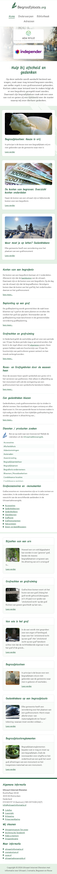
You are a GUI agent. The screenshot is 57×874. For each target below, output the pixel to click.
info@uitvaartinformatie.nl (14, 805)
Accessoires (9, 442)
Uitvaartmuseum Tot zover (16, 829)
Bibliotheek (43, 16)
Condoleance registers (13, 481)
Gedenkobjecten (12, 508)
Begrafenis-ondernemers (14, 469)
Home (12, 16)
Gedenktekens (11, 511)
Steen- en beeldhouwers (15, 526)
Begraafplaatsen (11, 465)
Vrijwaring (9, 816)
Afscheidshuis (10, 446)
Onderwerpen (25, 16)
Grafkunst (9, 517)
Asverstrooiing (10, 458)
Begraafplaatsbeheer (13, 461)
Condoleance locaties (13, 477)
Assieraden (8, 454)
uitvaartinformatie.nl (14, 849)
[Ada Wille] (28, 36)
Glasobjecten (10, 514)
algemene (34, 345)
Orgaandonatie (11, 838)
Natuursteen (10, 523)
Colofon (8, 810)
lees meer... (7, 294)
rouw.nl (8, 855)
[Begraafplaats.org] (28, 10)
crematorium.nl (11, 852)
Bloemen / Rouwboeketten (15, 473)
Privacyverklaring (12, 819)
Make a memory (12, 835)
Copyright (9, 813)
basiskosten (26, 278)
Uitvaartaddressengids (33, 436)
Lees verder (10, 152)
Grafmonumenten (12, 520)
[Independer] (28, 52)
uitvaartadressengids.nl (15, 858)
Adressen (29, 21)
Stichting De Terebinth (15, 832)
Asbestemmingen (11, 450)
